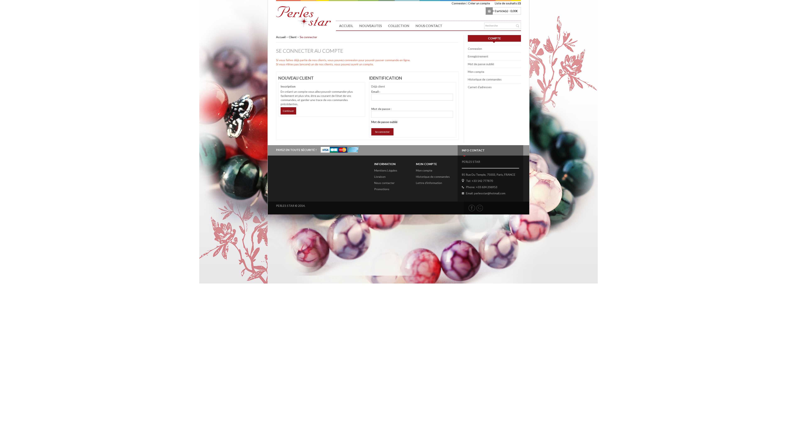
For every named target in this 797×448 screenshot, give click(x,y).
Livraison (380, 176)
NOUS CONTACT (429, 26)
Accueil (346, 26)
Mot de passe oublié (384, 122)
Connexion (459, 3)
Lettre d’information (429, 183)
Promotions (381, 189)
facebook (471, 208)
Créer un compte (479, 3)
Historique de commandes (485, 79)
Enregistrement (478, 56)
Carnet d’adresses (480, 87)
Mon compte (476, 71)
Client (293, 37)
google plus (479, 208)
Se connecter (308, 37)
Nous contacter (384, 183)
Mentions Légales (385, 170)
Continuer (288, 110)
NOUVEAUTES (370, 26)
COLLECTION (398, 26)
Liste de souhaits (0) (508, 3)
